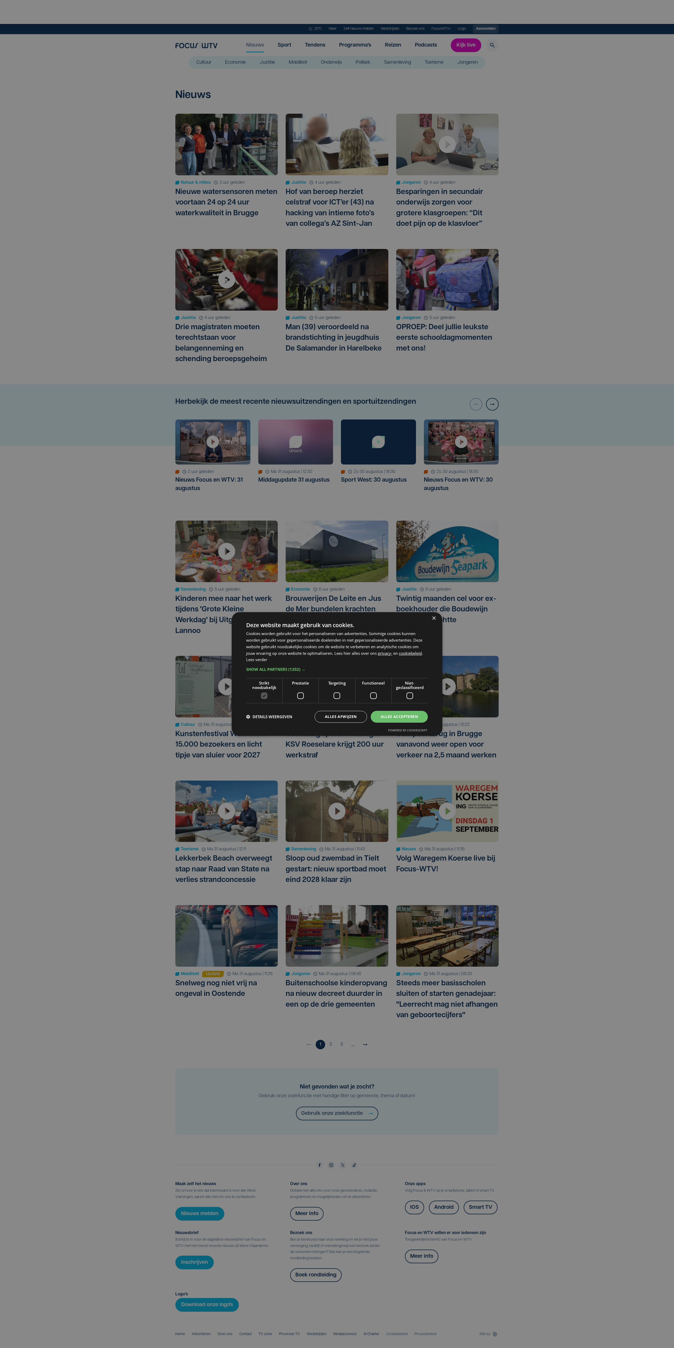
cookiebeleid (410, 653)
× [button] (434, 618)
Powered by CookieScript (407, 730)
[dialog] (337, 674)
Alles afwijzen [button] (341, 716)
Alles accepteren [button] (399, 716)
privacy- (385, 653)
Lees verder (256, 659)
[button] (337, 669)
